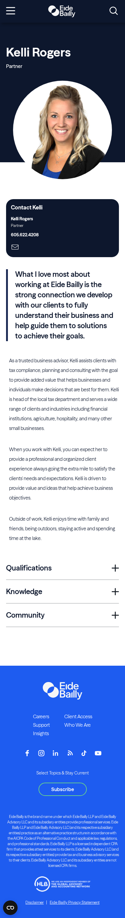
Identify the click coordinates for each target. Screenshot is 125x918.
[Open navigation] (10, 11)
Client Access (78, 716)
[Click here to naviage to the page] (15, 247)
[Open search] (113, 11)
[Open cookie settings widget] (10, 907)
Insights (41, 733)
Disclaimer (34, 902)
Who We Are (77, 725)
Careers (41, 716)
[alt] (61, 11)
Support (41, 725)
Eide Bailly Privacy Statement (75, 902)
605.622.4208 (25, 235)
